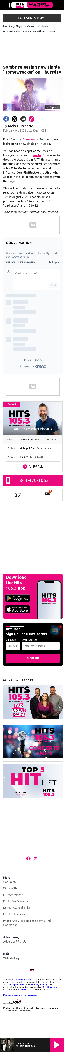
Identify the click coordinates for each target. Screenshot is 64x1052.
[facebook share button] (6, 119)
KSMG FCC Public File (16, 907)
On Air (30, 26)
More (52, 31)
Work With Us (12, 888)
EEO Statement (13, 894)
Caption (52, 107)
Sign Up (33, 658)
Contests (43, 26)
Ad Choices (50, 987)
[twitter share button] (14, 119)
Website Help (11, 958)
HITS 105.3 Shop (12, 31)
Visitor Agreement (14, 984)
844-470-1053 (34, 480)
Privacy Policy (38, 984)
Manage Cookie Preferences (20, 994)
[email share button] (23, 119)
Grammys (28, 139)
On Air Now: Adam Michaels (33, 428)
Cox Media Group (22, 979)
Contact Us (10, 881)
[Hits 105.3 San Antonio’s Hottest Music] (32, 5)
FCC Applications (14, 914)
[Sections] (7, 5)
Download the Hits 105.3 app (16, 582)
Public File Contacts (15, 901)
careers (22, 989)
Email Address (29, 639)
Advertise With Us (35, 31)
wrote (37, 155)
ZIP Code (11, 639)
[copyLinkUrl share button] (31, 119)
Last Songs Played (13, 26)
